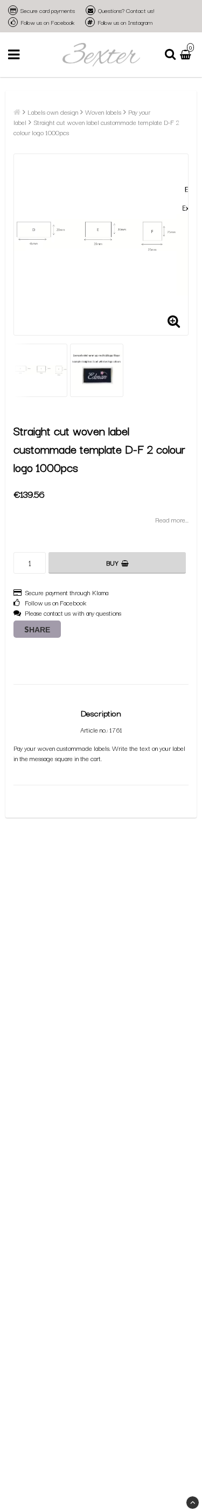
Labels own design (52, 112)
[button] (187, 54)
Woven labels (103, 112)
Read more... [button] (172, 519)
